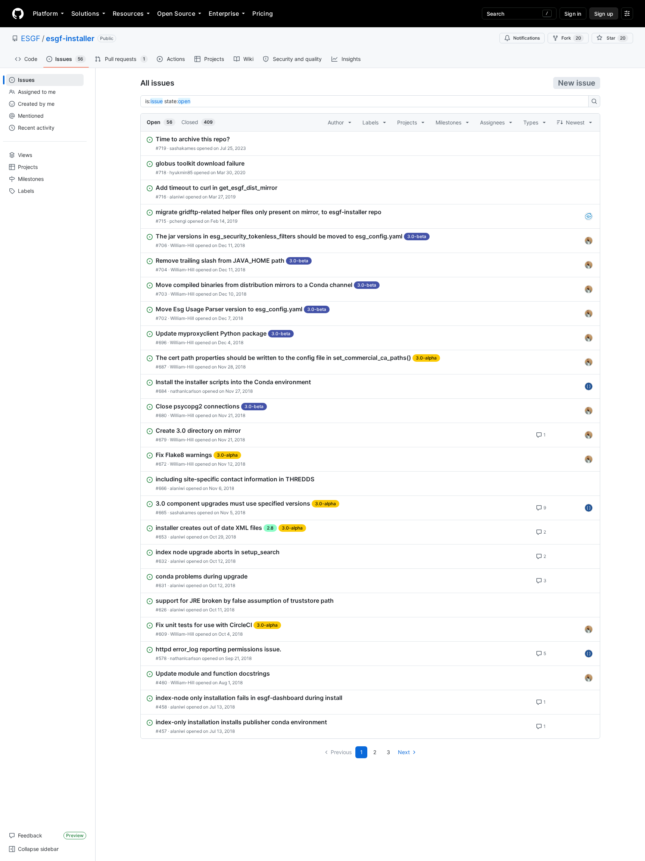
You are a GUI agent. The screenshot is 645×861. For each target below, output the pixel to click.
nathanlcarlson (185, 391)
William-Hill (182, 245)
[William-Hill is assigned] (588, 240)
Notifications (526, 38)
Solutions (85, 13)
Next (404, 752)
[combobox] (366, 101)
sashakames (182, 148)
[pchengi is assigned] (588, 216)
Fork (571, 38)
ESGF (30, 38)
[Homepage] (18, 13)
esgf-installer (70, 38)
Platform (45, 13)
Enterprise (224, 13)
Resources (128, 13)
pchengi (177, 221)
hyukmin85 (181, 172)
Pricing (262, 13)
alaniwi (176, 197)
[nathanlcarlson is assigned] (588, 386)
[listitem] (370, 143)
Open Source (176, 13)
